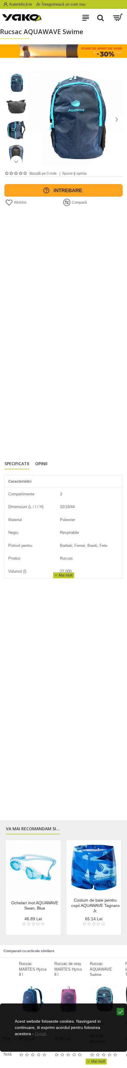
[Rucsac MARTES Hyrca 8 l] (33, 999)
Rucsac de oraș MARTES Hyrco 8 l (68, 969)
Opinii (41, 463)
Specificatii (16, 463)
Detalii (40, 1033)
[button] (34, 119)
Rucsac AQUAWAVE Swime (101, 969)
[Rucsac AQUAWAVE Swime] (104, 999)
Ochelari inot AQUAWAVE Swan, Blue (34, 905)
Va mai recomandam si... (33, 828)
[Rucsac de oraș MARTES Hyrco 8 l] (68, 999)
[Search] (100, 18)
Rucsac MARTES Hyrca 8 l (32, 969)
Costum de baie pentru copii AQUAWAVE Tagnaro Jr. (95, 905)
